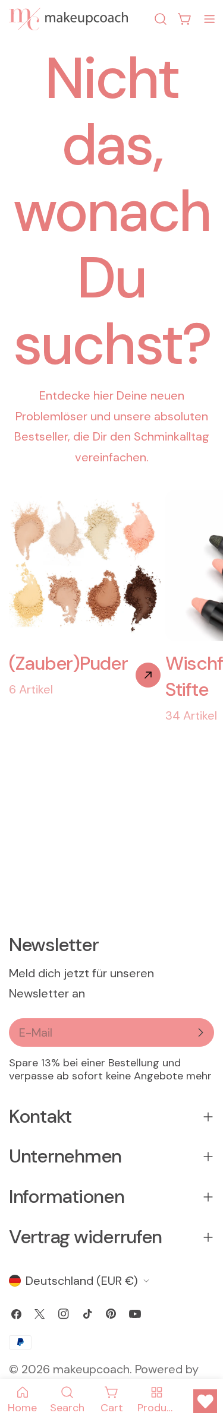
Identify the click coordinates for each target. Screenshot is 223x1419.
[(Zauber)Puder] (148, 675)
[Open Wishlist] (205, 1401)
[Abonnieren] (200, 1032)
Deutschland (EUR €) (82, 1280)
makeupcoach (91, 1369)
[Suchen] (160, 19)
